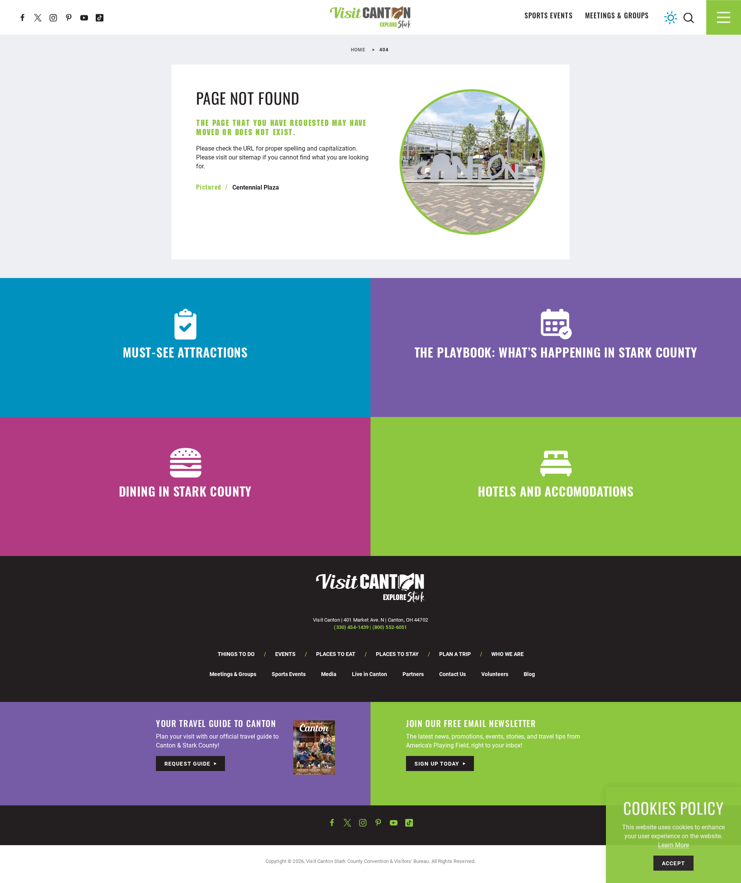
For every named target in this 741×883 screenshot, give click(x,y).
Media (329, 674)
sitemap (250, 157)
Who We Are (507, 654)
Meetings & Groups (617, 17)
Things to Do (236, 654)
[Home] (370, 17)
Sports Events (548, 17)
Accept (673, 863)
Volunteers (494, 674)
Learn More (673, 845)
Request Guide (187, 763)
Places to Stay (397, 654)
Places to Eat (335, 654)
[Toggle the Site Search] (688, 17)
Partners (413, 674)
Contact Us (452, 674)
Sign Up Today (437, 763)
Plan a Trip (455, 654)
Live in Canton (369, 674)
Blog (529, 674)
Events (285, 654)
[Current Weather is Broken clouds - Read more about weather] (670, 17)
